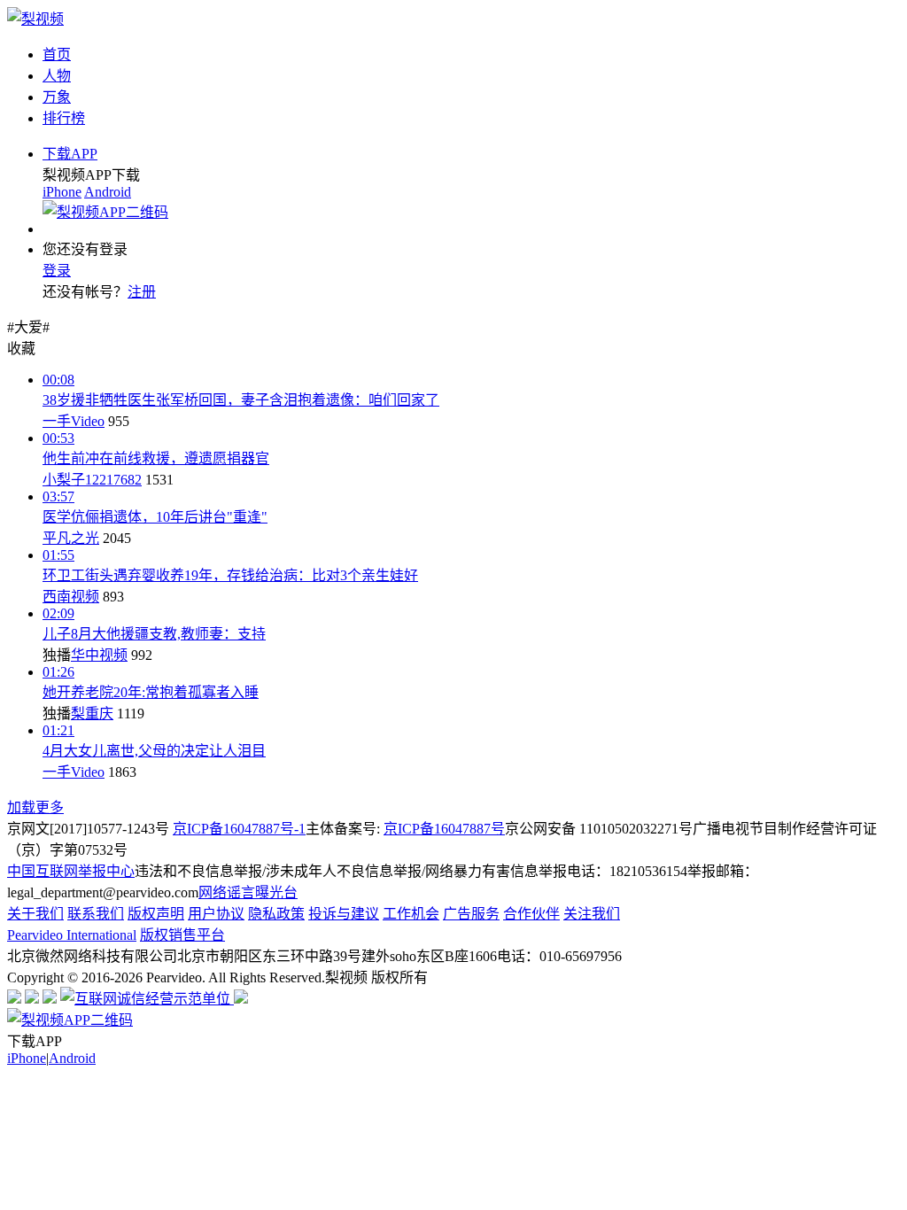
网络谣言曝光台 (248, 892)
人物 (57, 75)
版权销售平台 (182, 934)
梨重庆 (92, 713)
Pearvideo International (71, 934)
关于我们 (35, 913)
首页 (57, 54)
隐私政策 (276, 913)
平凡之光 (71, 538)
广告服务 (471, 913)
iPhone (62, 191)
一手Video (74, 421)
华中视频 (99, 655)
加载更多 (35, 807)
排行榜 (64, 118)
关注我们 (591, 913)
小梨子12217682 (92, 479)
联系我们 (95, 913)
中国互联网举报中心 (71, 871)
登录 (57, 270)
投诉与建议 (343, 913)
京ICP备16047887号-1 (239, 828)
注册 (142, 291)
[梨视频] (35, 19)
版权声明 (156, 913)
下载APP (70, 153)
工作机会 (411, 913)
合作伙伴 (531, 913)
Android (107, 191)
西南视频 (71, 596)
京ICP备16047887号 (444, 828)
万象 (57, 97)
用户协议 (216, 913)
